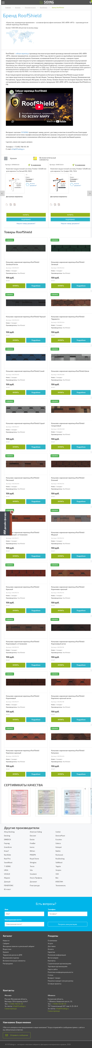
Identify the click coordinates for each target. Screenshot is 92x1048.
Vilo (31, 870)
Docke (32, 839)
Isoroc (32, 847)
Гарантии (51, 952)
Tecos (32, 866)
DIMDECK (7, 839)
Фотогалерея (53, 958)
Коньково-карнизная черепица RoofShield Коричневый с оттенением (22, 642)
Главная (8, 7)
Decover (33, 836)
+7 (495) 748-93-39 (15, 1004)
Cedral (58, 832)
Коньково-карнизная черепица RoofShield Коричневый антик (67, 642)
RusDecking (60, 859)
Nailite (58, 851)
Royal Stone (34, 859)
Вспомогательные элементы (47, 159)
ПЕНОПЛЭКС (8, 885)
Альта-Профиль (36, 878)
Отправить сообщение (19, 1035)
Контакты (51, 961)
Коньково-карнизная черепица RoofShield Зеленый (67, 263)
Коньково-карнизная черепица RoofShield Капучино (67, 751)
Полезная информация (57, 955)
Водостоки (7, 949)
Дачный (7, 882)
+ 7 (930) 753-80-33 (58, 1004)
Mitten (32, 851)
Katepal (59, 847)
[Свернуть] (12, 512)
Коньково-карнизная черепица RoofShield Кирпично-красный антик (67, 697)
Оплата (51, 949)
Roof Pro (7, 859)
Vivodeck (33, 874)
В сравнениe (36, 165)
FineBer (32, 843)
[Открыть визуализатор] (6, 524)
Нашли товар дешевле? (26, 223)
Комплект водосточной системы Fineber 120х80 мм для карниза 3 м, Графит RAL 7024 (70, 170)
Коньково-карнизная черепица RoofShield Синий (25, 371)
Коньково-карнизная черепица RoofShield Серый (25, 423)
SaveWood (8, 862)
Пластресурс (35, 885)
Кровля (13, 158)
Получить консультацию (67, 924)
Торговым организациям (57, 966)
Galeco (58, 843)
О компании (52, 940)
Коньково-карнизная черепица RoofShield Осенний (67, 479)
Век (57, 878)
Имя (6, 909)
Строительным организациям (59, 963)
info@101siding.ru (17, 149)
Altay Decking (9, 832)
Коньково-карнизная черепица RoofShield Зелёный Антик (22, 263)
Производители (30, 7)
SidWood (59, 862)
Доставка (51, 946)
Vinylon (58, 870)
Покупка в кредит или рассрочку (60, 981)
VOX (57, 874)
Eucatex (59, 839)
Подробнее (26, 219)
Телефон (51, 909)
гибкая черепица (22, 53)
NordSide (7, 855)
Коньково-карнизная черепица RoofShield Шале (70, 371)
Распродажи (8, 963)
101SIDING (24, 132)
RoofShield (43, 7)
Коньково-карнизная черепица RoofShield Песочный (22, 479)
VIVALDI (7, 874)
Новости (6, 940)
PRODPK (33, 855)
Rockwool (59, 855)
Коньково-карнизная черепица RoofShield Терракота (67, 318)
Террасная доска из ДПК (12, 955)
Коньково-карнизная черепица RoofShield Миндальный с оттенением (22, 533)
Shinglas (33, 862)
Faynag (7, 843)
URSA (6, 870)
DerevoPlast (60, 836)
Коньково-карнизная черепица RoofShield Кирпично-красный (22, 751)
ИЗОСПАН (59, 882)
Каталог (18, 7)
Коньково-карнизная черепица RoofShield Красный (22, 588)
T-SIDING (7, 866)
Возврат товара (54, 978)
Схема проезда (11, 1009)
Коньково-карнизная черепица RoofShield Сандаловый (67, 424)
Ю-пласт (7, 889)
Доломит (33, 882)
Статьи (50, 975)
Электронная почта (13, 920)
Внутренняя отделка (11, 958)
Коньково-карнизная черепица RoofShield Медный (67, 533)
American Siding (36, 832)
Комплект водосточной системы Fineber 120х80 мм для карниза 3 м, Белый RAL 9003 (26, 170)
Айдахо (7, 878)
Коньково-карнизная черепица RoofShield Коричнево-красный (67, 588)
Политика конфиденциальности (60, 972)
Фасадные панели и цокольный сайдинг (18, 946)
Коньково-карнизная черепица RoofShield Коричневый (22, 697)
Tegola (58, 866)
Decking (7, 836)
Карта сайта (53, 969)
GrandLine (8, 847)
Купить (26, 215)
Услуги (50, 943)
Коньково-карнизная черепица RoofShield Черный (26, 317)
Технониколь (61, 885)
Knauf (6, 851)
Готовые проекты (54, 984)
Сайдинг (6, 943)
